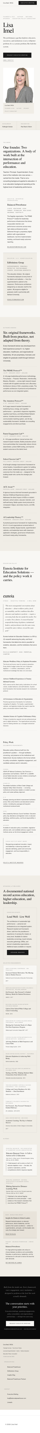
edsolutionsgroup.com (15, 299)
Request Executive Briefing (17, 55)
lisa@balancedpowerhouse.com (13, 1329)
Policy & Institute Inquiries (13, 862)
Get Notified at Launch (14, 1262)
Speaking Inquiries (18, 952)
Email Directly (8, 60)
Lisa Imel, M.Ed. (8, 3)
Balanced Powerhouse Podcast (16, 1379)
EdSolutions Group (12, 1371)
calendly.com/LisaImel (30, 1329)
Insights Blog (11, 1375)
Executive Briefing (28, 3)
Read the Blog (11, 1234)
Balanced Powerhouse (14, 1367)
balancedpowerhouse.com (16, 247)
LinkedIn (9, 1402)
